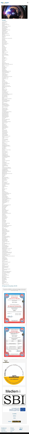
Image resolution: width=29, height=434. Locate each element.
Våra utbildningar (12, 429)
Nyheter (11, 431)
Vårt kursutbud (12, 430)
